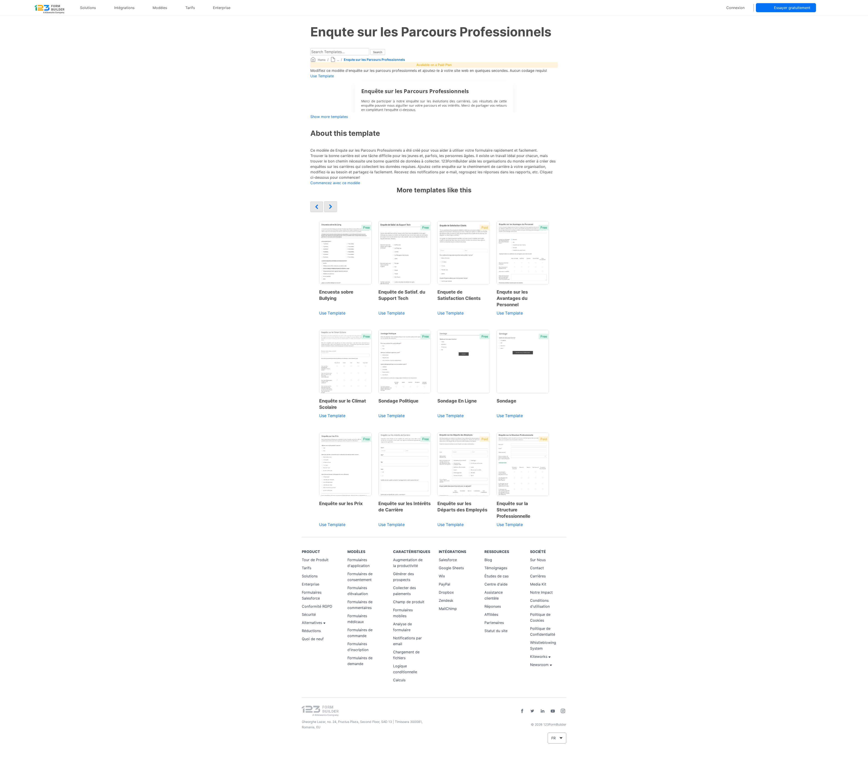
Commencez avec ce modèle (335, 183)
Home (322, 59)
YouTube (552, 711)
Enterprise (221, 7)
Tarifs (190, 7)
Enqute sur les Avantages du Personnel (512, 298)
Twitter (532, 711)
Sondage (506, 401)
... (338, 59)
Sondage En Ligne (457, 401)
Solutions (88, 7)
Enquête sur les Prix (341, 503)
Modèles (160, 7)
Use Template (322, 76)
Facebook (522, 711)
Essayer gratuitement (792, 7)
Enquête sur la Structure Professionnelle (513, 510)
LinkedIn (542, 711)
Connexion (735, 7)
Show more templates (329, 116)
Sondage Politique (398, 401)
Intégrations (124, 7)
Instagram (562, 711)
